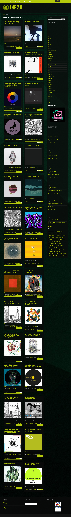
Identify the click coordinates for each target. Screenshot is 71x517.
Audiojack (37, 294)
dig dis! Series (27, 424)
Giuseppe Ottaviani (51, 243)
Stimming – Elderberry (11, 53)
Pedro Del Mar (61, 249)
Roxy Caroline (18, 358)
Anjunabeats (51, 233)
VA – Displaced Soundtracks (13, 207)
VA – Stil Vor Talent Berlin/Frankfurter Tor (11, 302)
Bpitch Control (34, 489)
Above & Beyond (51, 231)
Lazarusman (27, 295)
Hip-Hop (49, 66)
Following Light (51, 241)
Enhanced (50, 239)
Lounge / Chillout (51, 76)
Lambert (33, 108)
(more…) (5, 43)
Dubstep (49, 48)
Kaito (12, 455)
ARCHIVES (27, 502)
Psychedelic (50, 92)
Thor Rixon (10, 360)
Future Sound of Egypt (57, 241)
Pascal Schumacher (8, 457)
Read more (19, 48)
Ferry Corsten (62, 239)
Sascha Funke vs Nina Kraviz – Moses (32, 464)
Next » (7, 493)
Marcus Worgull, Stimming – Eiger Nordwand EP (33, 208)
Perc (40, 454)
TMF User (5, 503)
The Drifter (34, 329)
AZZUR (40, 329)
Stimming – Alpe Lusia (32, 176)
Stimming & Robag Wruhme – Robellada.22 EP (33, 53)
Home (4, 14)
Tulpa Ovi (33, 78)
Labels (4, 504)
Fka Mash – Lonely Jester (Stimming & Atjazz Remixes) (12, 85)
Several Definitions (16, 422)
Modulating (13, 458)
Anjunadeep (55, 233)
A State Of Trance (58, 235)
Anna (38, 454)
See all (50, 226)
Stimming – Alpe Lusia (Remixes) (11, 177)
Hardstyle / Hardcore (52, 64)
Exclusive (58, 239)
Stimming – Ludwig (10, 145)
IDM (49, 70)
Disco (30, 260)
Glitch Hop (50, 62)
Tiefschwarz (39, 295)
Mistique (55, 247)
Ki (31, 358)
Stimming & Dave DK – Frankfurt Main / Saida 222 (33, 365)
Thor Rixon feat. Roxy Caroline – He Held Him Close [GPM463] (12, 335)
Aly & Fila (62, 231)
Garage (49, 60)
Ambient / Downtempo (16, 74)
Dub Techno (50, 46)
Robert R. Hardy (51, 253)
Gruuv (29, 297)
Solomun (14, 201)
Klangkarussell (33, 422)
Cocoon (26, 266)
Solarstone (60, 253)
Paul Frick (14, 457)
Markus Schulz (51, 247)
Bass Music (50, 28)
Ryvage (17, 457)
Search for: (50, 17)
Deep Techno (50, 38)
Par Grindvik (17, 486)
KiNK (8, 232)
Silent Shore (56, 253)
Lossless (15, 46)
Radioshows (51, 251)
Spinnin (64, 253)
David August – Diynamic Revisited (12, 239)
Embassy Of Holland (31, 109)
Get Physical (17, 360)
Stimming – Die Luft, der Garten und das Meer (33, 334)
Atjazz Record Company (15, 109)
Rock (49, 94)
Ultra (59, 255)
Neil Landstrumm (39, 263)
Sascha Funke (27, 423)
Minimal (13, 45)
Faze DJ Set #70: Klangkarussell (30, 398)
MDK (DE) (6, 391)
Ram (54, 251)
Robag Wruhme (37, 77)
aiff (55, 231)
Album (30, 43)
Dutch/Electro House (52, 50)
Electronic (27, 45)
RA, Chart (34, 455)
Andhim (32, 139)
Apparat (17, 294)
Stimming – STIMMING (32, 145)
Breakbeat (50, 30)
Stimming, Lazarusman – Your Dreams (33, 271)
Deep (49, 34)
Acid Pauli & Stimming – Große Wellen (12, 22)
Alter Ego (58, 231)
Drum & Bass (50, 44)
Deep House (11, 108)
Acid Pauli (12, 46)
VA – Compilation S (31, 238)
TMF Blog (4, 508)
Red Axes (26, 264)
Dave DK (15, 389)
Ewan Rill (54, 239)
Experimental (50, 56)
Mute (15, 295)
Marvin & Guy (12, 486)
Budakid (11, 422)
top (33, 140)
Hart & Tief (33, 389)
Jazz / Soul (50, 74)
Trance (49, 100)
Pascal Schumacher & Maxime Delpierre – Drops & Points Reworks (12, 431)
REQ (57, 251)
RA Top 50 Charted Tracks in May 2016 (33, 430)
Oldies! (49, 86)
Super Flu (35, 423)
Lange (60, 243)
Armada (60, 233)
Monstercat (60, 247)
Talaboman (34, 264)
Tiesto (50, 255)
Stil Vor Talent (40, 140)
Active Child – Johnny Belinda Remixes (11, 365)
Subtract (6, 392)
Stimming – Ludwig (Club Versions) (12, 115)
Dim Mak (53, 237)
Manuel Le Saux (60, 245)
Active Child (12, 389)
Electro (49, 52)
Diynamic (26, 170)
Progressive (50, 88)
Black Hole (63, 235)
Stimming (19, 46)
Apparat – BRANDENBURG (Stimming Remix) (12, 271)
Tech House (31, 76)
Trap (49, 102)
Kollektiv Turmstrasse (12, 263)
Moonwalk (27, 140)
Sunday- (32, 233)
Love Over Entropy (32, 263)
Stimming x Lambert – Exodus (32, 84)
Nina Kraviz (38, 422)
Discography (50, 42)
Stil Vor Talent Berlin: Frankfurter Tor (11, 398)
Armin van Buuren (51, 235)
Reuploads (60, 251)
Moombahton (50, 82)
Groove (12, 487)
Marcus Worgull (37, 232)
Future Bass (50, 58)
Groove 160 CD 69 (9, 463)
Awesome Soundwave (11, 77)
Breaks (19, 454)
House (10, 45)
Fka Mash (20, 108)
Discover (56, 237)
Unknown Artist (63, 255)
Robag (11, 201)
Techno (6, 46)
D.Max (50, 237)
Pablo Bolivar (10, 391)
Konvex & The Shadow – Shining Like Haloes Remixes (32, 303)
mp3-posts (50, 84)
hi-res (56, 243)
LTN (56, 245)
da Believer (36, 139)
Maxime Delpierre (17, 455)
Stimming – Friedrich (32, 22)
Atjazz (17, 108)
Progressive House (38, 453)
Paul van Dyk (56, 249)
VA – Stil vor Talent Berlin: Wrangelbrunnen (33, 115)
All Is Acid (9, 47)
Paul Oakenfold (51, 249)
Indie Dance (50, 72)
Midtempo (50, 78)
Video (4, 507)
